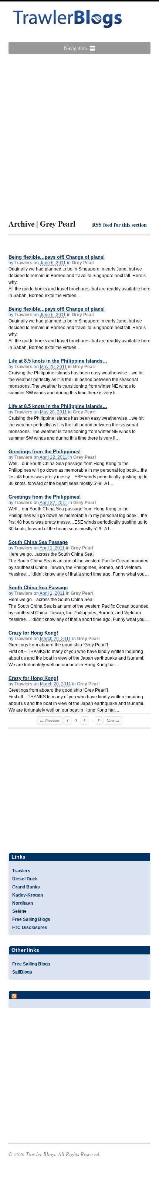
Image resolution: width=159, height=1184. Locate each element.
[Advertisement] (79, 136)
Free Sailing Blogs (31, 919)
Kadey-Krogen (27, 895)
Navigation (75, 48)
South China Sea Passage (38, 542)
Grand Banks (26, 887)
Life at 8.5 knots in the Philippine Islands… (58, 361)
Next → (112, 720)
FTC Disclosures (29, 927)
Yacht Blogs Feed (40, 995)
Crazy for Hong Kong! (33, 633)
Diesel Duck (25, 878)
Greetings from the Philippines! (45, 451)
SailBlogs (22, 972)
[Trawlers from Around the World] (67, 25)
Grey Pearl (83, 262)
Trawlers (23, 262)
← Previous (50, 720)
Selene (19, 911)
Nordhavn (22, 903)
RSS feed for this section (119, 224)
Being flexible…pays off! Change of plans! (57, 257)
